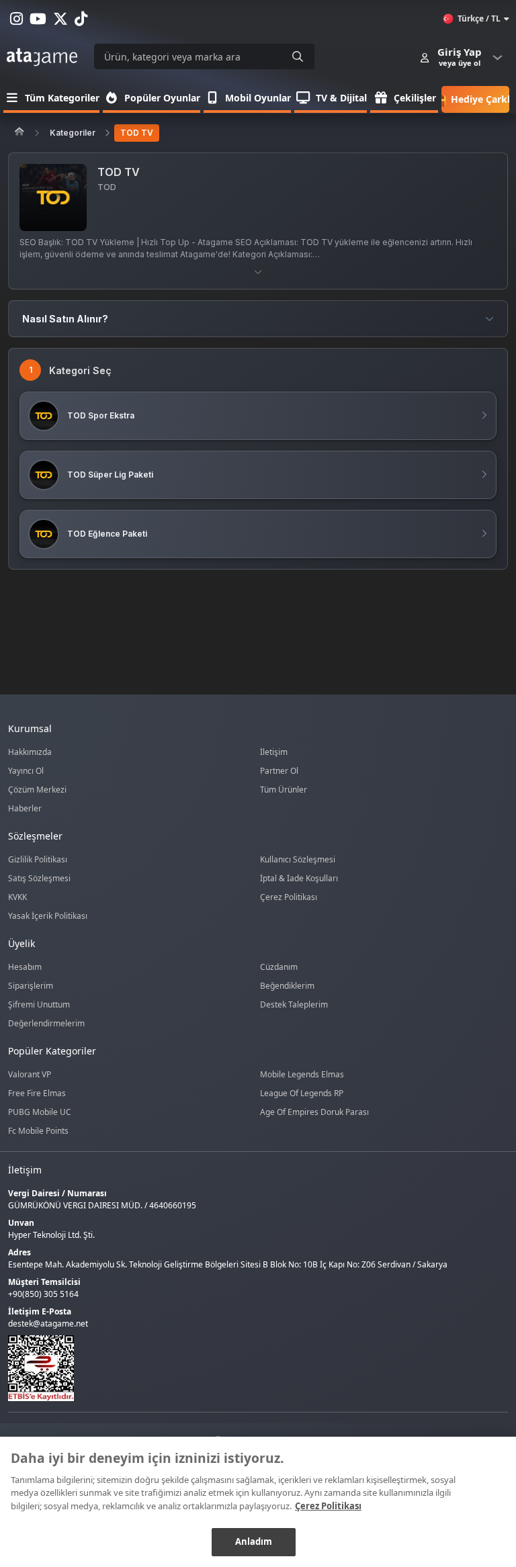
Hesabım (25, 967)
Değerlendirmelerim (46, 1023)
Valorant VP (29, 1074)
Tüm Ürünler (283, 789)
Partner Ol (279, 770)
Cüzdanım (279, 967)
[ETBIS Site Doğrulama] (250, 1368)
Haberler (25, 808)
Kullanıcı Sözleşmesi (297, 859)
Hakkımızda (30, 752)
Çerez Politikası (288, 897)
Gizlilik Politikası (37, 859)
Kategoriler (72, 133)
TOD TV (136, 133)
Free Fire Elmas (37, 1093)
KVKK (17, 897)
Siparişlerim (30, 985)
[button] (258, 272)
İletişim (274, 752)
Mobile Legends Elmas (302, 1074)
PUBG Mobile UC (39, 1112)
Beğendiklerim (287, 985)
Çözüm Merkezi (37, 789)
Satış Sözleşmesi (39, 878)
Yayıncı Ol (26, 770)
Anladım (254, 1541)
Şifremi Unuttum (39, 1004)
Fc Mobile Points (38, 1130)
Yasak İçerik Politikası (47, 916)
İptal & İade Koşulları (299, 878)
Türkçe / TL (479, 18)
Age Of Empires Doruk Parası (314, 1112)
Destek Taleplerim (294, 1004)
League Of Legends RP (301, 1093)
